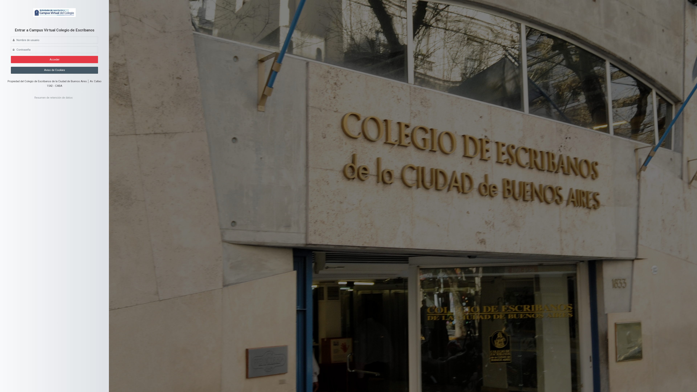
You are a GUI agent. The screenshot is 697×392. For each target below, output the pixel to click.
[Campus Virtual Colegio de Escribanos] (54, 12)
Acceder (55, 59)
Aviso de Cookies (54, 70)
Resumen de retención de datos (53, 97)
